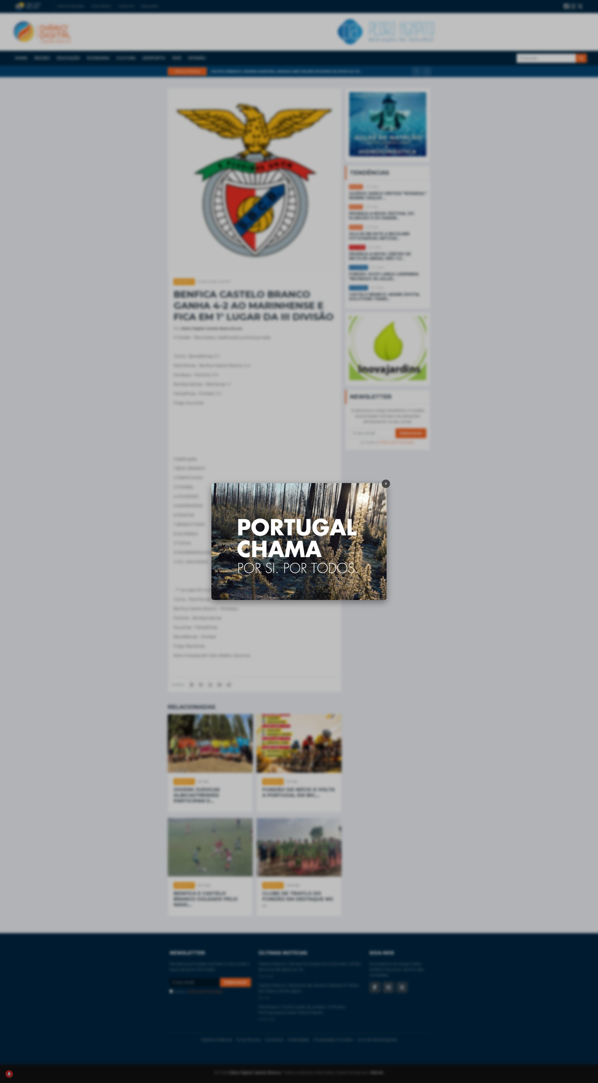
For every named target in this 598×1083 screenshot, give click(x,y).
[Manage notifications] (9, 1074)
